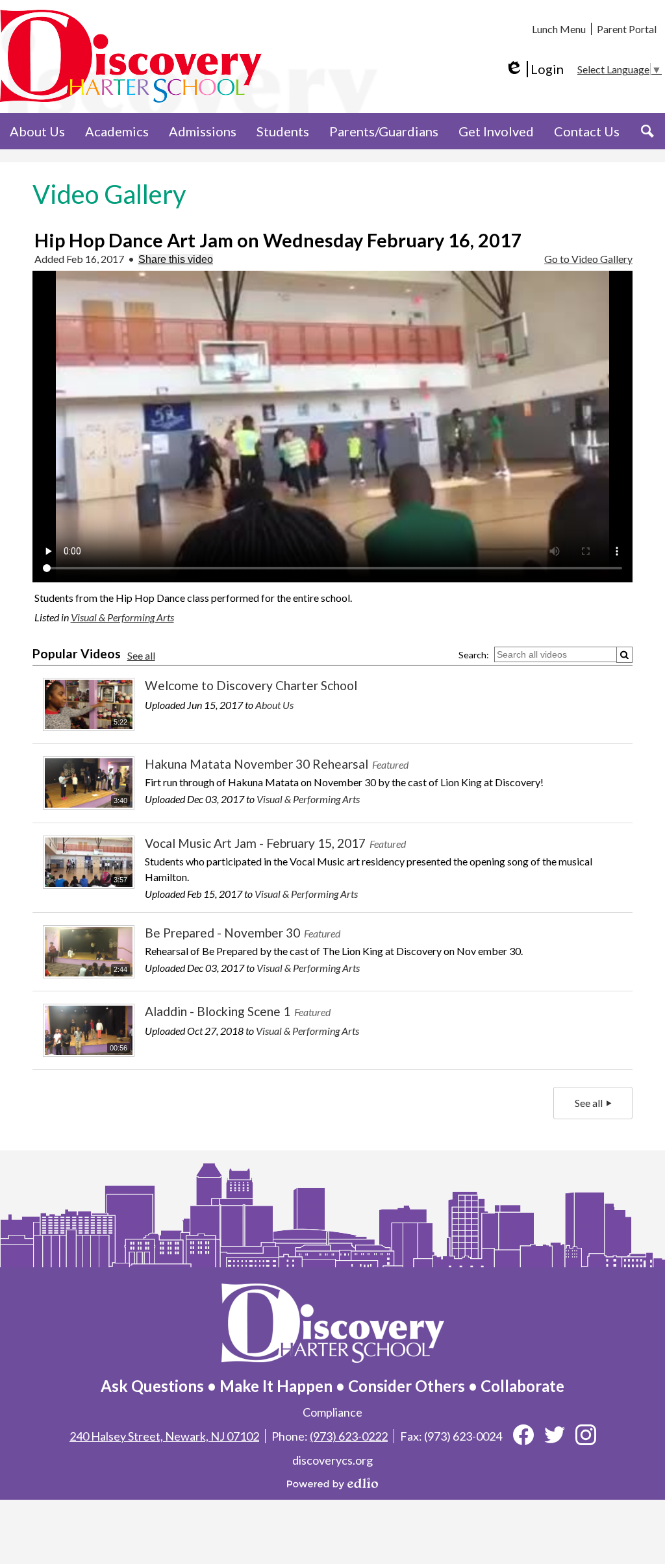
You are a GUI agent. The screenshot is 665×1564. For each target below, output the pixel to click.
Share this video (175, 259)
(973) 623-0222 (349, 1436)
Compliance (332, 1412)
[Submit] (624, 655)
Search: (473, 654)
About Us (274, 705)
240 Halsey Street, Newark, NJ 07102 (164, 1436)
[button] (37, 131)
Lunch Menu (559, 29)
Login (534, 69)
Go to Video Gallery (588, 259)
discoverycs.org (332, 1460)
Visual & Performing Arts (122, 617)
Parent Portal (627, 29)
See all (141, 655)
